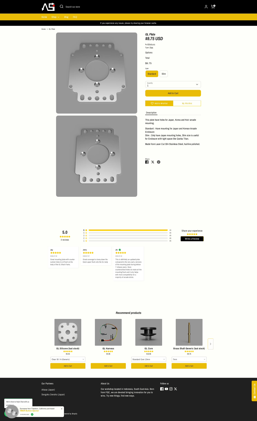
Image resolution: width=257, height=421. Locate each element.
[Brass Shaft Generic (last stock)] (189, 332)
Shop (54, 17)
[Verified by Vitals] (32, 414)
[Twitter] (175, 388)
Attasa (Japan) (48, 389)
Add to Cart (68, 366)
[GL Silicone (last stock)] (67, 332)
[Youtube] (166, 388)
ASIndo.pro (151, 44)
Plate (151, 47)
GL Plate (52, 29)
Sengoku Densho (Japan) (53, 394)
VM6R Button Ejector (29, 410)
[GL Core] (148, 332)
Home (44, 17)
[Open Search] (61, 6)
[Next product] (210, 344)
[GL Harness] (108, 332)
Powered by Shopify (70, 413)
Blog (66, 17)
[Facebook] (161, 388)
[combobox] (67, 359)
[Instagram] (171, 388)
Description (151, 112)
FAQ (75, 17)
